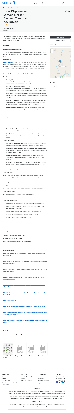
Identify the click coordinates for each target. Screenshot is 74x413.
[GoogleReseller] (19, 349)
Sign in (37, 3)
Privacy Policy (41, 378)
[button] (69, 11)
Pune (15, 7)
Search (65, 3)
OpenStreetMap (63, 77)
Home (4, 7)
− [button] (51, 52)
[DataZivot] (31, 349)
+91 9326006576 (60, 380)
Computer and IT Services (22, 7)
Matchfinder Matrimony (26, 380)
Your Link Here (6, 380)
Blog (39, 383)
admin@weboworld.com (62, 378)
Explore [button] (46, 3)
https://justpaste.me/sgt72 (9, 300)
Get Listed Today (55, 3)
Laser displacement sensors (9, 62)
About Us (40, 382)
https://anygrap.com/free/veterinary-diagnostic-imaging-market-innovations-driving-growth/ (24, 306)
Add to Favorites (61, 40)
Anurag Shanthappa (55, 87)
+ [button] (51, 50)
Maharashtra (10, 7)
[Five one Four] (42, 349)
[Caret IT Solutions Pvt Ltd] (8, 349)
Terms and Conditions (43, 380)
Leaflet (57, 77)
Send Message (60, 37)
